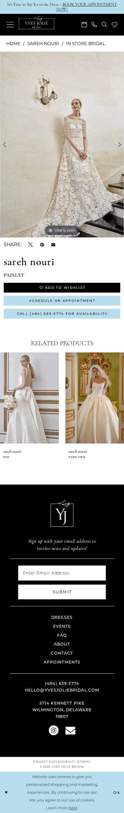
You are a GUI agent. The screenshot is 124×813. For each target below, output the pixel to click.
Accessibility (63, 761)
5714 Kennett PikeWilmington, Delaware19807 (62, 710)
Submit (62, 591)
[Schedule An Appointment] (84, 24)
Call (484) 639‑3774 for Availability (62, 313)
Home (13, 43)
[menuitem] (10, 24)
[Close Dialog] (6, 792)
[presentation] (42, 398)
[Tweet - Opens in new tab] (30, 244)
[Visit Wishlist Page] (114, 25)
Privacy (40, 761)
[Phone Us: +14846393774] (94, 24)
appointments (62, 662)
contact (62, 653)
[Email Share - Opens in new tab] (53, 244)
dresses (62, 617)
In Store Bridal (85, 43)
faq (62, 635)
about (62, 644)
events (62, 626)
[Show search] (104, 24)
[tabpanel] (62, 144)
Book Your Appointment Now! (86, 7)
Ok (116, 792)
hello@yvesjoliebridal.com (62, 690)
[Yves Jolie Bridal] (36, 22)
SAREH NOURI (43, 43)
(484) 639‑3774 (62, 683)
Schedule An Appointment (62, 300)
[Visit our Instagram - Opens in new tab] (53, 730)
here (73, 807)
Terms (85, 761)
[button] (10, 24)
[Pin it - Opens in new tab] (42, 244)
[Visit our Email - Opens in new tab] (70, 730)
